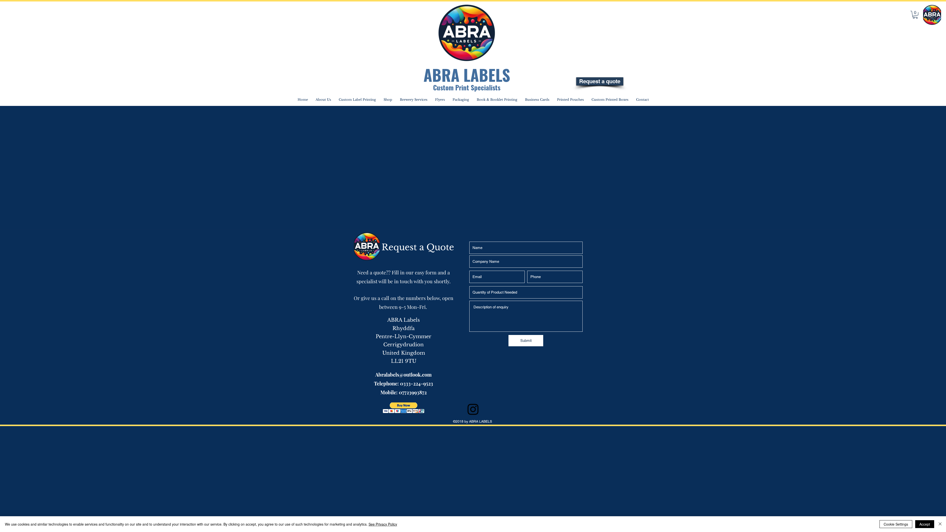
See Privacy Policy (383, 524)
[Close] (940, 524)
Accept (924, 524)
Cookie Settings (896, 524)
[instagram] (473, 409)
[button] (915, 15)
